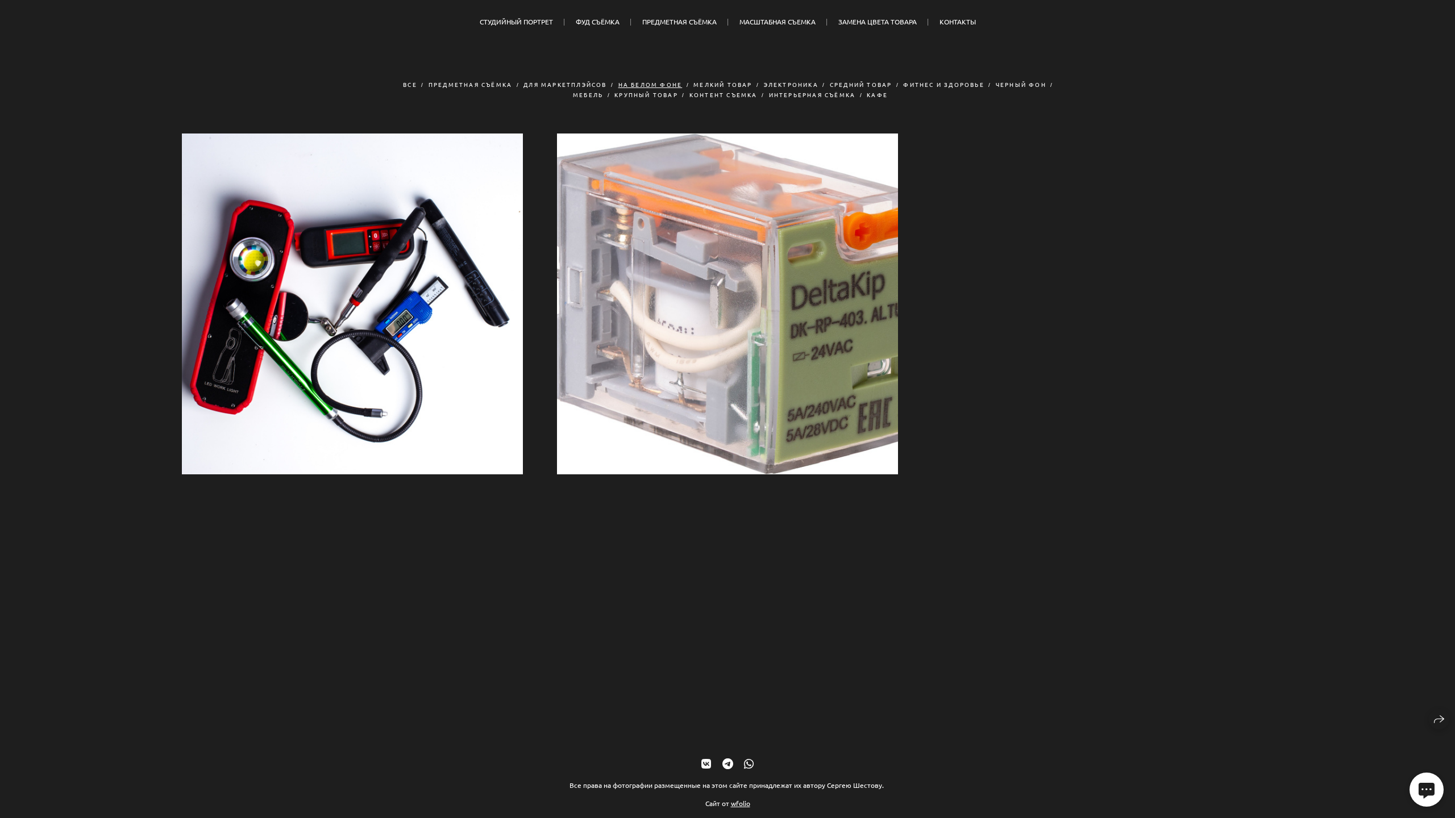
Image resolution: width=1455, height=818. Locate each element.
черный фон (1021, 84)
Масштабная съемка (777, 21)
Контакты (957, 21)
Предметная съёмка (679, 21)
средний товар (861, 84)
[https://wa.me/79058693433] (749, 763)
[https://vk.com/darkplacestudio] (706, 763)
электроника (791, 84)
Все (410, 84)
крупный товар (646, 94)
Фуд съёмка (598, 21)
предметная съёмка (470, 84)
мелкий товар (722, 84)
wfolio (740, 803)
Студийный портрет (516, 21)
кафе (877, 94)
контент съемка (723, 94)
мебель (588, 94)
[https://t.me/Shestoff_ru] (727, 763)
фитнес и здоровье (943, 84)
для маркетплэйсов (564, 84)
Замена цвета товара (877, 21)
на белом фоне (650, 84)
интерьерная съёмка (812, 94)
